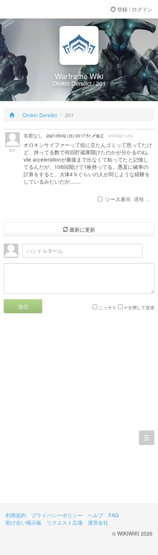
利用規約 (16, 515)
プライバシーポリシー (57, 515)
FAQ (113, 515)
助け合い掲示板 (24, 522)
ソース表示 (118, 199)
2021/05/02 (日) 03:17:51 (69, 135)
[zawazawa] (35, 9)
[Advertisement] (79, 414)
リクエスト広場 (65, 522)
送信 (23, 306)
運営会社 (98, 522)
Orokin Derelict (39, 115)
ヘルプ (95, 515)
